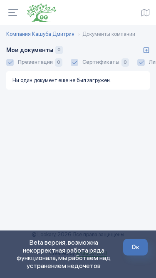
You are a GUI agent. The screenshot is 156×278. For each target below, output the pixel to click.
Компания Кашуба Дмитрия (40, 34)
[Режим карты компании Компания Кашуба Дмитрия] (145, 12)
